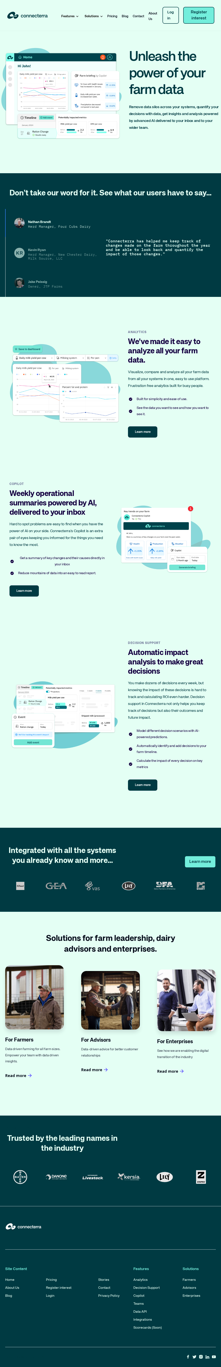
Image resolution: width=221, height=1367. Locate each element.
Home (9, 1280)
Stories (103, 1280)
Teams (138, 1304)
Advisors (189, 1288)
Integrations (142, 1320)
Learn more (200, 861)
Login (50, 1296)
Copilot (138, 1296)
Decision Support (146, 1288)
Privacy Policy (109, 1296)
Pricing (112, 16)
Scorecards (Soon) (147, 1328)
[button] (69, 16)
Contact (138, 16)
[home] (27, 15)
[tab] (55, 223)
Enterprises (191, 1296)
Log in (170, 15)
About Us (152, 16)
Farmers (189, 1280)
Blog (125, 16)
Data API (140, 1312)
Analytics (140, 1280)
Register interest (199, 15)
